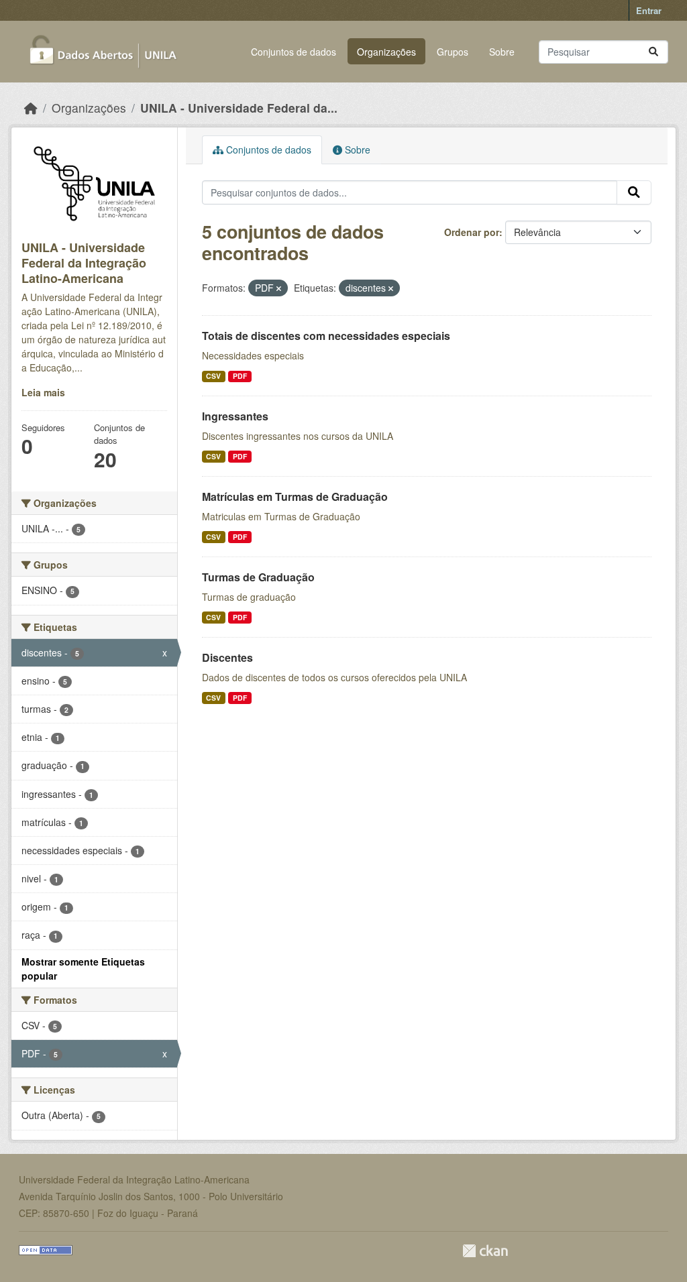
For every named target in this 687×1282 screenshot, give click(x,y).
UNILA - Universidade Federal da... (238, 107)
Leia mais (43, 392)
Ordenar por (471, 232)
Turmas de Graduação (258, 577)
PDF (240, 376)
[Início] (31, 107)
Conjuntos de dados (293, 51)
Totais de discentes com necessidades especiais (326, 335)
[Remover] (278, 288)
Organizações (386, 51)
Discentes (227, 657)
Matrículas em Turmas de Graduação (295, 496)
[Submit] (653, 52)
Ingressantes (235, 416)
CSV (213, 376)
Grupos (452, 51)
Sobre (502, 51)
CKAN (485, 1251)
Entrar (649, 10)
